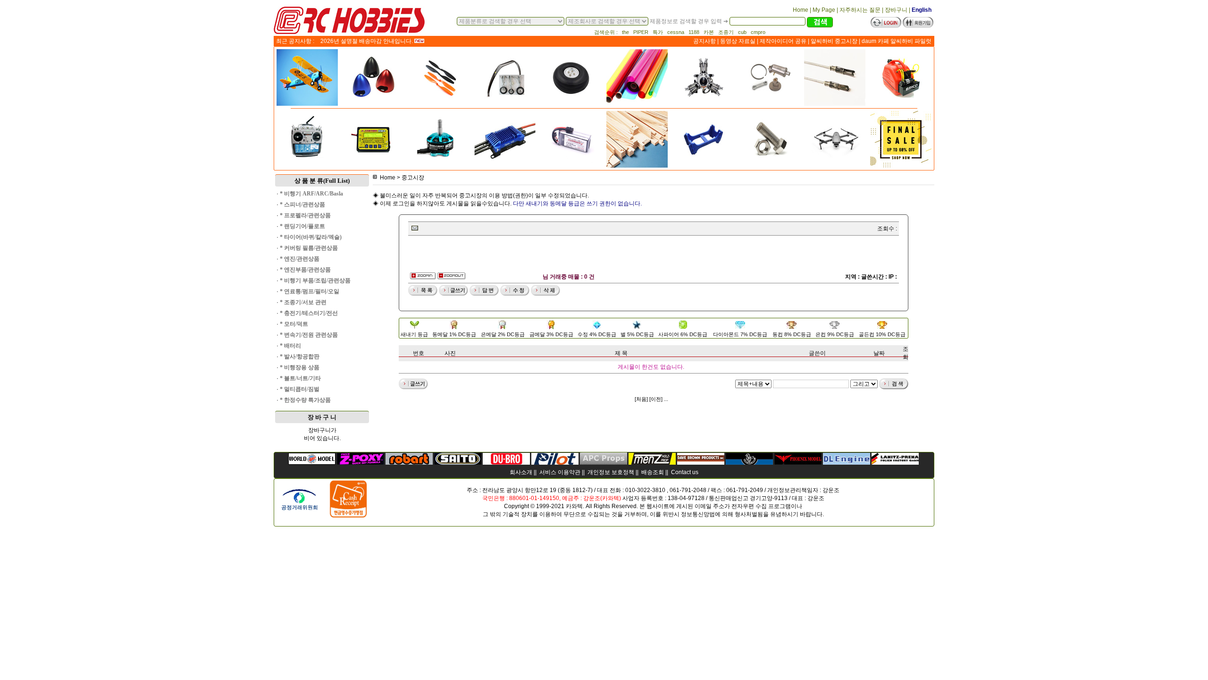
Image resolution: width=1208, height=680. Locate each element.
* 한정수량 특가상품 (305, 400)
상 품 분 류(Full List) (322, 180)
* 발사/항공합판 (299, 356)
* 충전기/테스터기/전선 (309, 313)
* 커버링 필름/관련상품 (309, 248)
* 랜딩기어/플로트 (302, 226)
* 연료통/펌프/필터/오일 (309, 291)
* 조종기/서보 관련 (303, 302)
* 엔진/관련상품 (299, 258)
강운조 (830, 490)
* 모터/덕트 (294, 324)
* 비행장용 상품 (299, 367)
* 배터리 (290, 345)
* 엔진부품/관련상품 (305, 269)
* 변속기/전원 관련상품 (309, 335)
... (666, 399)
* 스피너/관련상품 (302, 204)
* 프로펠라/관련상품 (305, 215)
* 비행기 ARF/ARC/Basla (311, 193)
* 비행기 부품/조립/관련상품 (315, 280)
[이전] (656, 399)
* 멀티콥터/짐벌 (299, 389)
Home (387, 177)
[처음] (641, 399)
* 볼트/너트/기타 (300, 378)
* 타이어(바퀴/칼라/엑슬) (311, 237)
